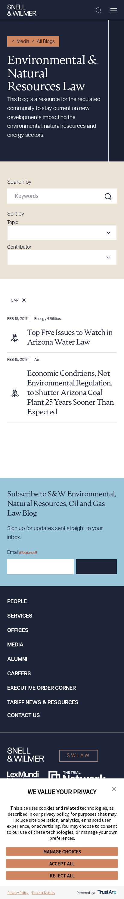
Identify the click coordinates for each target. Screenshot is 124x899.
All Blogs (46, 41)
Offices (18, 631)
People (17, 602)
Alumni (17, 659)
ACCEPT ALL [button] (62, 864)
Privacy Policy (18, 892)
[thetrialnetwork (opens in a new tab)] (77, 777)
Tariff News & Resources (43, 703)
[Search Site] (98, 11)
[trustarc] (106, 892)
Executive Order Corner (41, 688)
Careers (19, 674)
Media (23, 41)
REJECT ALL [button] (62, 876)
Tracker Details (43, 892)
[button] (114, 789)
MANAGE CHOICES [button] (62, 851)
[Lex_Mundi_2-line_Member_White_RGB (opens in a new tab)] (23, 777)
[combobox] (62, 232)
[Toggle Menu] (113, 11)
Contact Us (23, 716)
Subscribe (96, 567)
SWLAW (78, 755)
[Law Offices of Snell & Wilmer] (21, 10)
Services (20, 616)
